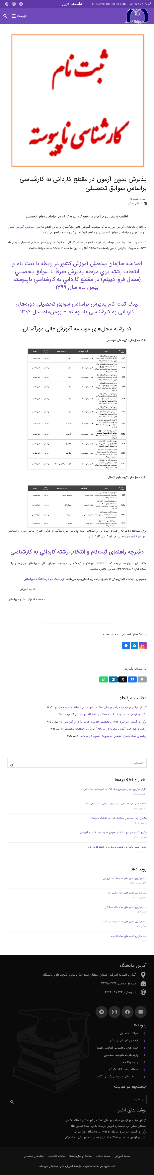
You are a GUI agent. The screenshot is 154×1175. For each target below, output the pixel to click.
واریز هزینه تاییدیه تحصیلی (121, 1055)
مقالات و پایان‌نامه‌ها (80, 1156)
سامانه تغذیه (103, 1156)
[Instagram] (13, 4)
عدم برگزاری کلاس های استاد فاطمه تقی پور (125, 878)
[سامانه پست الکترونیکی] (142, 1070)
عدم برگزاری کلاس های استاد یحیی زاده (127, 893)
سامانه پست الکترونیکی (123, 1069)
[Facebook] (21, 4)
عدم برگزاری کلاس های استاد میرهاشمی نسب (124, 922)
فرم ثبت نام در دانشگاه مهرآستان (44, 579)
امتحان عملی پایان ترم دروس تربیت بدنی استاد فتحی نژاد (117, 847)
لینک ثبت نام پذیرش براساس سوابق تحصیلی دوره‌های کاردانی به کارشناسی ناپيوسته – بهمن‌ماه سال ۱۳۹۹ (77, 308)
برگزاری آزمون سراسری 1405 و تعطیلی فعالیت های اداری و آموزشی (113, 832)
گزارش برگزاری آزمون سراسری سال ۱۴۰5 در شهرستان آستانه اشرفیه (114, 789)
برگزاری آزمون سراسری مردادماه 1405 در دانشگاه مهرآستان (118, 818)
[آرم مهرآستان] (136, 16)
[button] (19, 16)
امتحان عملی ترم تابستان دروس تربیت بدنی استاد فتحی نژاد (116, 804)
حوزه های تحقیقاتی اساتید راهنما (117, 1047)
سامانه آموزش (123, 1156)
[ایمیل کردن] (142, 679)
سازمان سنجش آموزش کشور (26, 226)
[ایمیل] (141, 1012)
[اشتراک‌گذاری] (132, 679)
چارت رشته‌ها (130, 1062)
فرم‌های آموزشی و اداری (123, 1040)
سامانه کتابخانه (56, 1156)
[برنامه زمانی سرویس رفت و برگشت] (142, 1077)
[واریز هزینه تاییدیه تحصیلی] (142, 1055)
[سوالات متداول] (142, 1034)
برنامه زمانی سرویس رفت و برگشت (116, 1076)
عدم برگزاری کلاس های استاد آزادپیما (129, 936)
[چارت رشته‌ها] (142, 1062)
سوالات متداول (129, 1033)
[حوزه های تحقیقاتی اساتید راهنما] (142, 1048)
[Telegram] (6, 4)
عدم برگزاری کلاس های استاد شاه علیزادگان (126, 907)
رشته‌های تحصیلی (33, 1156)
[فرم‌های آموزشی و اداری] (142, 1041)
